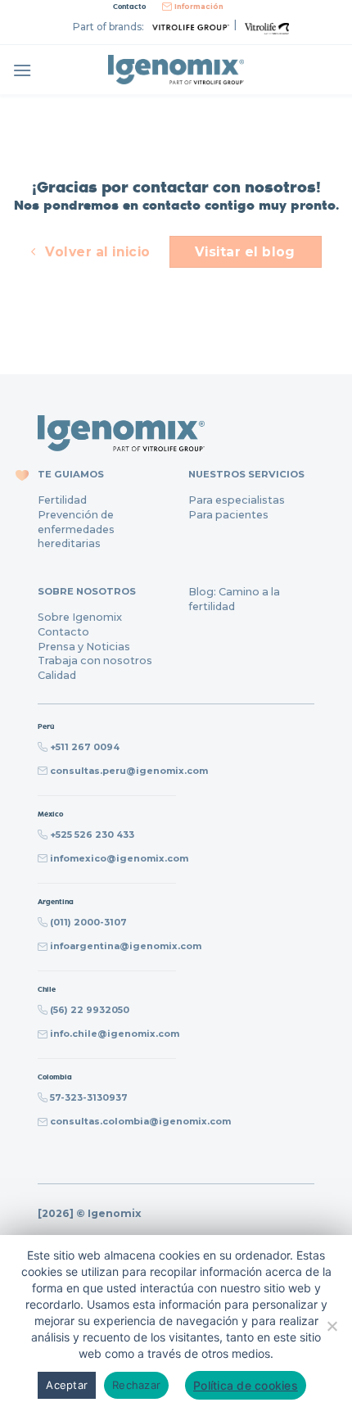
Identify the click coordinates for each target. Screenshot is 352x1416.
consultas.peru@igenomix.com (129, 770)
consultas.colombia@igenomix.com (140, 1121)
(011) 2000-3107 (88, 922)
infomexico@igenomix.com (119, 858)
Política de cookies (245, 1385)
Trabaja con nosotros (95, 660)
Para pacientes (228, 515)
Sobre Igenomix (80, 617)
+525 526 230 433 (92, 834)
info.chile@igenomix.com (114, 1033)
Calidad (57, 675)
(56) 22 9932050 (89, 1010)
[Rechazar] (331, 1332)
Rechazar (136, 1384)
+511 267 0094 (85, 747)
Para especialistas (236, 500)
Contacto (63, 632)
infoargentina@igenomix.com (125, 946)
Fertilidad (62, 500)
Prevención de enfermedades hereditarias (76, 529)
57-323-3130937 (89, 1097)
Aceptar (67, 1384)
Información (198, 6)
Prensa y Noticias (84, 646)
